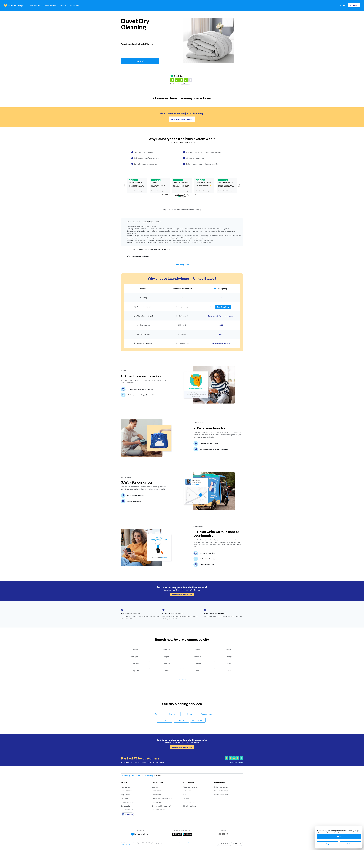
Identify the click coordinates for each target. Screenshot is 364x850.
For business (74, 5)
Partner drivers (188, 802)
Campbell (166, 657)
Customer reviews (127, 802)
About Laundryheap (190, 787)
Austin (135, 650)
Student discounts (158, 810)
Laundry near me (127, 810)
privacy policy (173, 843)
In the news (187, 791)
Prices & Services (50, 5)
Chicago (229, 657)
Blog (184, 795)
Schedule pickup (223, 307)
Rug (156, 714)
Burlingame (135, 657)
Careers (186, 798)
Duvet (189, 714)
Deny (327, 844)
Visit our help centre (182, 265)
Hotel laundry (157, 802)
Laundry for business (221, 795)
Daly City (135, 671)
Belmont (197, 650)
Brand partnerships (221, 791)
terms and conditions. (185, 843)
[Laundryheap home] (13, 5)
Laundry (155, 787)
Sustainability (126, 806)
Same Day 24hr (197, 720)
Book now (353, 5)
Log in (342, 5)
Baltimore (166, 650)
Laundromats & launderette (161, 798)
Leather (181, 720)
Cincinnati (135, 664)
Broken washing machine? (161, 806)
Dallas (228, 664)
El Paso (228, 671)
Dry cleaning (148, 776)
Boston (228, 650)
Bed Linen (172, 714)
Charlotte (197, 657)
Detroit (197, 671)
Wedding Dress (206, 714)
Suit (164, 720)
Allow (339, 837)
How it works (35, 5)
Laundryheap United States (130, 776)
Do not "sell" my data (127, 844)
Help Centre (125, 795)
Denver (166, 671)
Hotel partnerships (221, 787)
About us (63, 5)
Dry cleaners (156, 795)
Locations (124, 798)
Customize (350, 844)
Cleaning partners (189, 806)
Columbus (166, 664)
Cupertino (197, 664)
